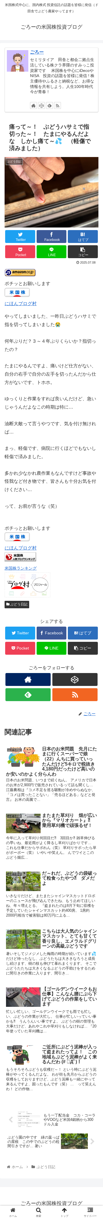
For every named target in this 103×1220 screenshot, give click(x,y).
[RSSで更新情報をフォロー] (57, 105)
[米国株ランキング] (20, 559)
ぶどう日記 (18, 604)
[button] (92, 754)
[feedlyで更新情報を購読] (49, 105)
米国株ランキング (21, 568)
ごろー (37, 52)
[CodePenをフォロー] (41, 105)
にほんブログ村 (21, 303)
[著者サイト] (33, 105)
